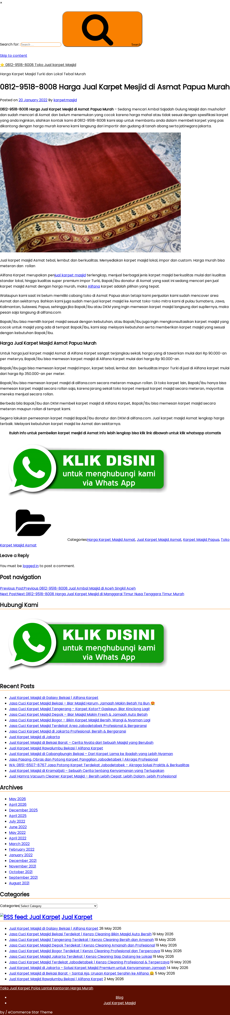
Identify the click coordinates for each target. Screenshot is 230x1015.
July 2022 (17, 821)
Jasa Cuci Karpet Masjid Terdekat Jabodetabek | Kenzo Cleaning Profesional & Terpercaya (89, 962)
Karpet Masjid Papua (201, 539)
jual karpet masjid (70, 275)
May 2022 (17, 832)
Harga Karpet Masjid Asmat (111, 539)
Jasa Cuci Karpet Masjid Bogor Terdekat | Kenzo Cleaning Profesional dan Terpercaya (84, 950)
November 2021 (22, 866)
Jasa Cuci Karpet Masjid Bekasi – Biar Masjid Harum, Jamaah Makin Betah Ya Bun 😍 (82, 703)
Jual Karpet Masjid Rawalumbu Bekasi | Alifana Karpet (56, 748)
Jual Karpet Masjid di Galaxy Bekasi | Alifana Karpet (53, 697)
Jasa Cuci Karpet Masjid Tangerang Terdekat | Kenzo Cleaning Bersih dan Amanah (81, 939)
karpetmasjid (65, 100)
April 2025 (18, 815)
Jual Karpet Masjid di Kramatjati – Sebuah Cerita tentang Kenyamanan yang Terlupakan (86, 770)
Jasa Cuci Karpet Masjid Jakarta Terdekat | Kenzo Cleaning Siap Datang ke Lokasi (80, 956)
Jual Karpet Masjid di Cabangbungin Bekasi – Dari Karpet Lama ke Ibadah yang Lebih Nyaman (91, 753)
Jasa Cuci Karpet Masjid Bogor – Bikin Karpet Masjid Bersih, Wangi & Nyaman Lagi (79, 720)
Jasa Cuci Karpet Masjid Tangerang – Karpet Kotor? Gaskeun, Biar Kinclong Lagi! (79, 708)
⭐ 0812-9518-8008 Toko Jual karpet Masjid (38, 64)
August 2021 (19, 883)
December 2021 (23, 860)
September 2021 (23, 877)
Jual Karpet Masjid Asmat (159, 539)
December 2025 (23, 810)
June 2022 (18, 827)
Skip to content (13, 55)
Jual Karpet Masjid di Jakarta (34, 737)
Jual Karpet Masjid (120, 1003)
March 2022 (19, 843)
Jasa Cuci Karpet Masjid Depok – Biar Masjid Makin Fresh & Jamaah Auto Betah (78, 714)
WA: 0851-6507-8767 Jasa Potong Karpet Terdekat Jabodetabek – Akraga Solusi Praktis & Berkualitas (99, 765)
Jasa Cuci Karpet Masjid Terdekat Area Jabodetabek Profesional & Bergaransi (78, 725)
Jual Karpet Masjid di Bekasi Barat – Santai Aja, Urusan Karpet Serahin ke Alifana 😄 (81, 973)
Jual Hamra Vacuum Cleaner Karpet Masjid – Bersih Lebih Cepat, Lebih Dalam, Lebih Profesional (93, 776)
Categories (10, 905)
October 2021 (21, 871)
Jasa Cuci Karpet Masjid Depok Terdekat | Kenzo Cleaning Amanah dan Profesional (82, 945)
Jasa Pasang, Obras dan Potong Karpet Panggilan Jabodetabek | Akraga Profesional (83, 759)
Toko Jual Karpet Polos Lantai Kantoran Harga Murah (46, 988)
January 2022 (21, 855)
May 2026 (17, 798)
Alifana (94, 286)
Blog (119, 997)
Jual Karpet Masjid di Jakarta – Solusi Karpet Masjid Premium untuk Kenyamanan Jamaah (87, 967)
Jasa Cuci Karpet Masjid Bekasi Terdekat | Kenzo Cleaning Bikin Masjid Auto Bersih (80, 934)
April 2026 (18, 804)
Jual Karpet (77, 917)
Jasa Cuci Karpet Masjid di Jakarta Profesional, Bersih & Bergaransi (67, 731)
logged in (31, 565)
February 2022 (21, 849)
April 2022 (17, 838)
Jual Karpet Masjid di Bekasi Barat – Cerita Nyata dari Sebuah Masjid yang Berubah (81, 742)
